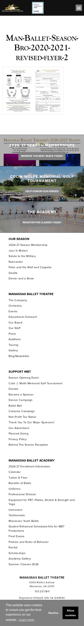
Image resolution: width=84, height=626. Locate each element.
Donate (13, 389)
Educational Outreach (23, 317)
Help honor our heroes (42, 191)
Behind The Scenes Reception (28, 444)
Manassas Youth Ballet (23, 521)
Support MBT (20, 372)
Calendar (15, 472)
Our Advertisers (19, 428)
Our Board (15, 322)
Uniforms (15, 489)
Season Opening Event (24, 377)
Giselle (13, 273)
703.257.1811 (42, 591)
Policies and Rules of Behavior (29, 542)
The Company (18, 300)
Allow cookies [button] (70, 613)
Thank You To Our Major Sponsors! (31, 422)
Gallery (13, 350)
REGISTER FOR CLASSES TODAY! (42, 222)
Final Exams (17, 536)
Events (13, 311)
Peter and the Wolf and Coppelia (30, 267)
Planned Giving (18, 433)
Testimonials (17, 515)
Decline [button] (53, 612)
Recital (13, 547)
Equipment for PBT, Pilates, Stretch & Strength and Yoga (42, 502)
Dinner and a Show (21, 278)
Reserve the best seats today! (42, 156)
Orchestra (15, 305)
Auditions (15, 339)
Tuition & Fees (18, 477)
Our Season (19, 239)
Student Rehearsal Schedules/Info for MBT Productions (36, 528)
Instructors (16, 510)
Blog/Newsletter (19, 356)
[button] (79, 8)
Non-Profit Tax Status (22, 417)
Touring (13, 345)
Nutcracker (16, 261)
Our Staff (15, 328)
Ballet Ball (15, 405)
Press (12, 333)
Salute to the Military (22, 256)
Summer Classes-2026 (23, 564)
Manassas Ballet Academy (32, 460)
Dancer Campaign (20, 400)
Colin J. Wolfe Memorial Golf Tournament (35, 383)
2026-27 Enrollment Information (29, 466)
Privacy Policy (18, 439)
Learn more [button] (26, 619)
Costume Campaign (22, 411)
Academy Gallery (20, 558)
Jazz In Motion (18, 250)
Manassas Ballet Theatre (31, 294)
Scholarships (17, 553)
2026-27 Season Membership (28, 245)
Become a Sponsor (21, 394)
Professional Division (22, 494)
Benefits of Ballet (20, 483)
